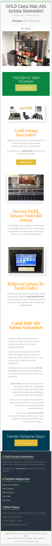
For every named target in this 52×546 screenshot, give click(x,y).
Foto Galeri (6, 481)
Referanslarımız (8, 477)
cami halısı (18, 526)
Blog (36, 526)
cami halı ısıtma (28, 526)
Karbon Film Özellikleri (10, 470)
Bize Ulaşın (6, 485)
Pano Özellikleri (8, 473)
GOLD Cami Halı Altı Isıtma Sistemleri (26, 8)
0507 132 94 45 (31, 20)
